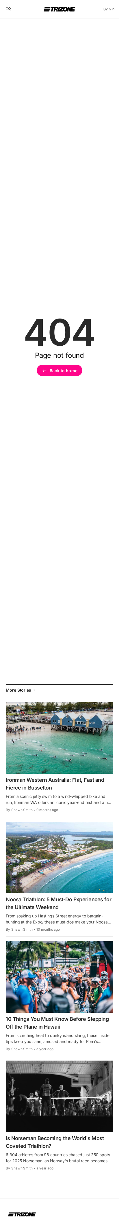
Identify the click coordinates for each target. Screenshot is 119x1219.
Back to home (63, 370)
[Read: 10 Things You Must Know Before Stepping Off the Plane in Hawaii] (59, 977)
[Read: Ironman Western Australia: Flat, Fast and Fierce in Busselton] (59, 738)
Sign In (108, 9)
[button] (8, 9)
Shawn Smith (22, 810)
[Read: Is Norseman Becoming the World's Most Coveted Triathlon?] (59, 1096)
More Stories (18, 690)
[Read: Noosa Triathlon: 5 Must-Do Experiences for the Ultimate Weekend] (59, 857)
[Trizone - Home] (59, 9)
